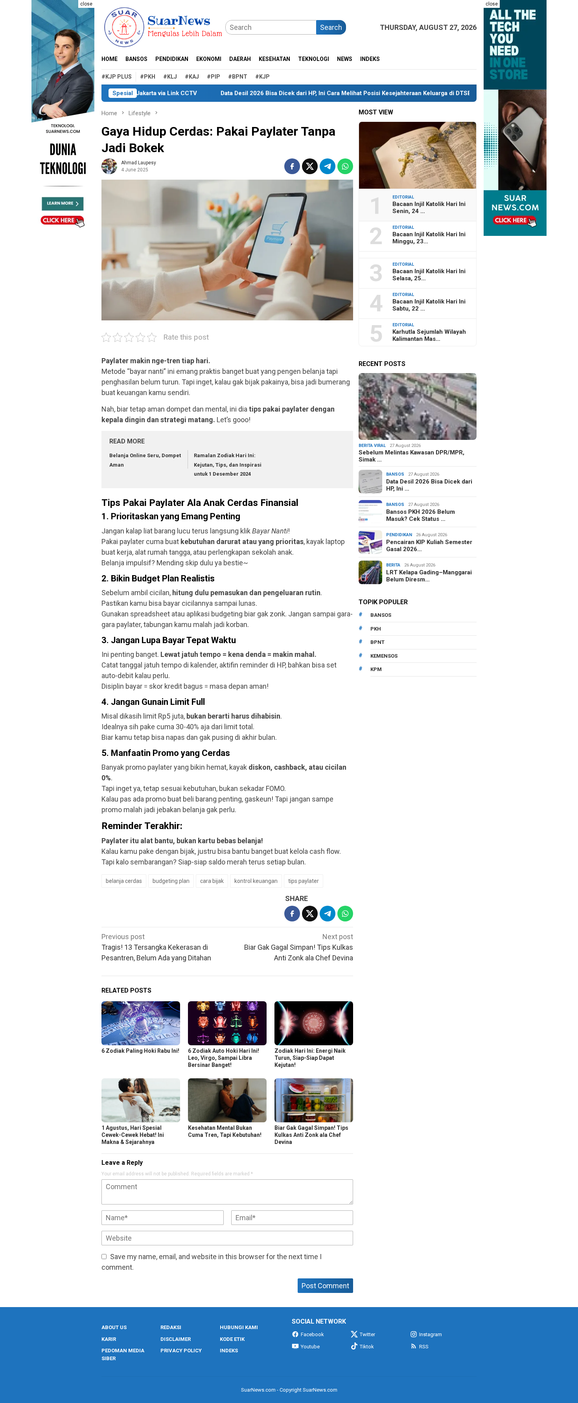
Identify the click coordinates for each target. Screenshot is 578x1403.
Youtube (310, 1347)
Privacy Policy (181, 1350)
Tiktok (367, 1347)
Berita (393, 565)
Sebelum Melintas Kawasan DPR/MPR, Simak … (411, 456)
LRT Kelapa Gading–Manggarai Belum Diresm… (429, 576)
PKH (375, 629)
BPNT (377, 642)
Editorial (403, 197)
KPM (376, 669)
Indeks (229, 1350)
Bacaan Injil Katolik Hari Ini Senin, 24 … (429, 207)
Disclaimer (175, 1339)
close (86, 4)
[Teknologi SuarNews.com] (62, 118)
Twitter (367, 1334)
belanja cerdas (124, 881)
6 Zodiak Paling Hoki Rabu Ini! (140, 1051)
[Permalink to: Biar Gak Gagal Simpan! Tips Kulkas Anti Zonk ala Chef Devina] (313, 1100)
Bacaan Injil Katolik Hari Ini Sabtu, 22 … (429, 305)
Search (331, 27)
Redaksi (170, 1327)
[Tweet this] (310, 166)
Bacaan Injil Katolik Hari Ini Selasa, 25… (429, 275)
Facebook (312, 1334)
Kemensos (384, 656)
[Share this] (292, 166)
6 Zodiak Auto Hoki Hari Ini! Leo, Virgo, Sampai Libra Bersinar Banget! (223, 1058)
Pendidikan (399, 534)
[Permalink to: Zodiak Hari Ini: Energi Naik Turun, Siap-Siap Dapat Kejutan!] (313, 1023)
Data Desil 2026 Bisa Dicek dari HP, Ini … (429, 485)
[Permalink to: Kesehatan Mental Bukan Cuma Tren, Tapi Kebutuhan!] (227, 1100)
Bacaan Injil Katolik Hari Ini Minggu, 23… (429, 238)
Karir (108, 1339)
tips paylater (303, 881)
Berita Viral (372, 445)
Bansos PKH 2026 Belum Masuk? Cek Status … (420, 515)
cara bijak (212, 881)
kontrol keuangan (256, 881)
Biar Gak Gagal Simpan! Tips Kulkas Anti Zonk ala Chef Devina (298, 947)
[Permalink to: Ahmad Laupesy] (109, 165)
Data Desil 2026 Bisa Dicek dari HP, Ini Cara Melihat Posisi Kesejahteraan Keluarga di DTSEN (306, 93)
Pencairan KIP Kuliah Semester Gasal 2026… (429, 546)
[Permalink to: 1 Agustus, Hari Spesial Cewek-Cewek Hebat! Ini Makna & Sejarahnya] (140, 1100)
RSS (424, 1347)
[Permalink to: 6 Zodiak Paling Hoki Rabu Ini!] (140, 1023)
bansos (380, 615)
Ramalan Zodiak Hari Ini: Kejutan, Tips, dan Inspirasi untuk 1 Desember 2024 (227, 464)
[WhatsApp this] (345, 166)
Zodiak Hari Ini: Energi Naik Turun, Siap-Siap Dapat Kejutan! (310, 1058)
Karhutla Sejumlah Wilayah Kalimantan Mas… (429, 335)
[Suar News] (163, 26)
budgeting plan (171, 881)
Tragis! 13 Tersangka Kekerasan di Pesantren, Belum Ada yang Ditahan (156, 947)
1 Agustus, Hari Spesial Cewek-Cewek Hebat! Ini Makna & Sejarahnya (132, 1135)
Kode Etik (232, 1339)
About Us (114, 1327)
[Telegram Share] (327, 166)
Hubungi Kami (239, 1327)
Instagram (430, 1334)
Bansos (395, 474)
